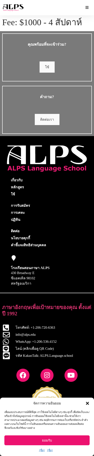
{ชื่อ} (42, 450)
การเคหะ (18, 212)
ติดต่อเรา (47, 119)
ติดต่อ (15, 231)
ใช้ (47, 67)
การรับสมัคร (20, 205)
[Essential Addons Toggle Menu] (87, 7)
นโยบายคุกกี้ (20, 238)
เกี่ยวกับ (17, 180)
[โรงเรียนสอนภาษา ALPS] (13, 258)
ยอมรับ (47, 440)
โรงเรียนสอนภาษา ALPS (30, 268)
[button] (87, 403)
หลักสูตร (17, 187)
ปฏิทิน (15, 219)
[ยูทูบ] (71, 375)
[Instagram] (47, 375)
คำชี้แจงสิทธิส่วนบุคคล (28, 245)
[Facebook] (23, 375)
